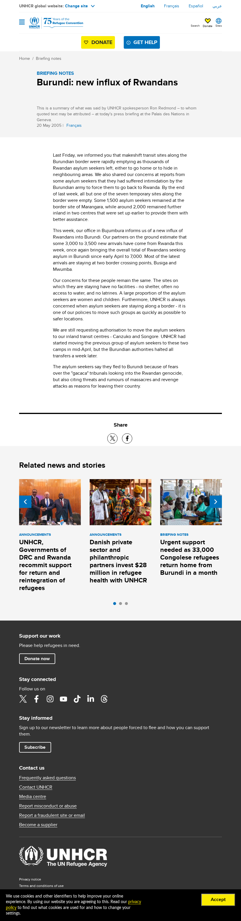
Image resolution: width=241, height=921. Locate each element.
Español (196, 6)
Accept (218, 899)
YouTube (63, 699)
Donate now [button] (37, 658)
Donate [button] (207, 26)
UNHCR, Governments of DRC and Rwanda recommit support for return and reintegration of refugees (45, 565)
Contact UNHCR (35, 787)
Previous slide (25, 502)
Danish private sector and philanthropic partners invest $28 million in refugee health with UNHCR (118, 561)
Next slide (216, 502)
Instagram (50, 699)
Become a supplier (38, 825)
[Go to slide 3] (128, 605)
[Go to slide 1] (116, 605)
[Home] (49, 23)
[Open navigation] (22, 22)
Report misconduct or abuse (48, 806)
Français (171, 6)
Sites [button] (218, 25)
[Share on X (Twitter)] (112, 438)
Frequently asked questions (47, 778)
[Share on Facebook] (127, 438)
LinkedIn (90, 699)
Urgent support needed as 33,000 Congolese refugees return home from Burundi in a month (189, 557)
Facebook (36, 699)
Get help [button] (145, 42)
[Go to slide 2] (122, 605)
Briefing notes (48, 58)
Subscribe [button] (35, 747)
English (148, 6)
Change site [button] (76, 6)
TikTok (77, 699)
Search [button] (195, 25)
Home (24, 58)
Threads (104, 699)
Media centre (32, 796)
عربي (217, 6)
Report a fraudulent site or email (52, 815)
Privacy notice (30, 879)
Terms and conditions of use (41, 885)
